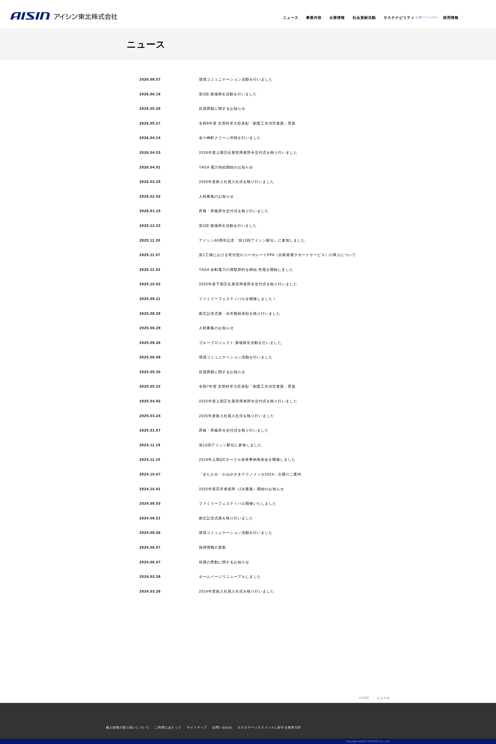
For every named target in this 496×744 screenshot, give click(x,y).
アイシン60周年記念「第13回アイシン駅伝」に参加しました (252, 240)
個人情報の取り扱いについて (128, 727)
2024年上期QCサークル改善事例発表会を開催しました (247, 459)
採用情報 (451, 18)
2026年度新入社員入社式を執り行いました (236, 182)
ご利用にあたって (168, 727)
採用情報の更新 (212, 547)
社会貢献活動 (364, 18)
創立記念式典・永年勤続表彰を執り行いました (239, 313)
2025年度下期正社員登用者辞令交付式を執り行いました (248, 284)
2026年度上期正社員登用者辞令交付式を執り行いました (248, 152)
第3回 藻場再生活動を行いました (228, 94)
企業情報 (337, 18)
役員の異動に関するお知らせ (224, 562)
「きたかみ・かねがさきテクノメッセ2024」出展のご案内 (250, 474)
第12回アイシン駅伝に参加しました (230, 445)
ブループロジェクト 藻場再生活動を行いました (240, 343)
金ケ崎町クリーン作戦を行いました (230, 138)
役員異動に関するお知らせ (222, 108)
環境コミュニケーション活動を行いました (236, 79)
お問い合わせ (222, 727)
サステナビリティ (399, 18)
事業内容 (314, 18)
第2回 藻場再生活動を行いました (228, 226)
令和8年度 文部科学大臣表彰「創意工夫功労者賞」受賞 (247, 123)
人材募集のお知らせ (216, 196)
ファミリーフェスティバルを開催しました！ (237, 299)
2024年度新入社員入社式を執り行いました (236, 591)
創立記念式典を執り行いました (226, 518)
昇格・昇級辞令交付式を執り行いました (234, 211)
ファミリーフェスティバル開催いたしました (237, 503)
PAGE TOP (480, 625)
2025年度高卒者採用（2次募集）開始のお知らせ (241, 489)
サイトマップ (197, 727)
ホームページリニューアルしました (230, 576)
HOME (364, 698)
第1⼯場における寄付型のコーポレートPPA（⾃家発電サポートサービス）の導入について (277, 255)
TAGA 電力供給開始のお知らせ (226, 167)
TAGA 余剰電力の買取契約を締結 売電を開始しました (246, 269)
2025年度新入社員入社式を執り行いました (236, 416)
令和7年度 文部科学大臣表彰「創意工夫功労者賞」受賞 (247, 386)
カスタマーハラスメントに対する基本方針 (269, 727)
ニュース (290, 18)
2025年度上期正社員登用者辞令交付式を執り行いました (248, 401)
